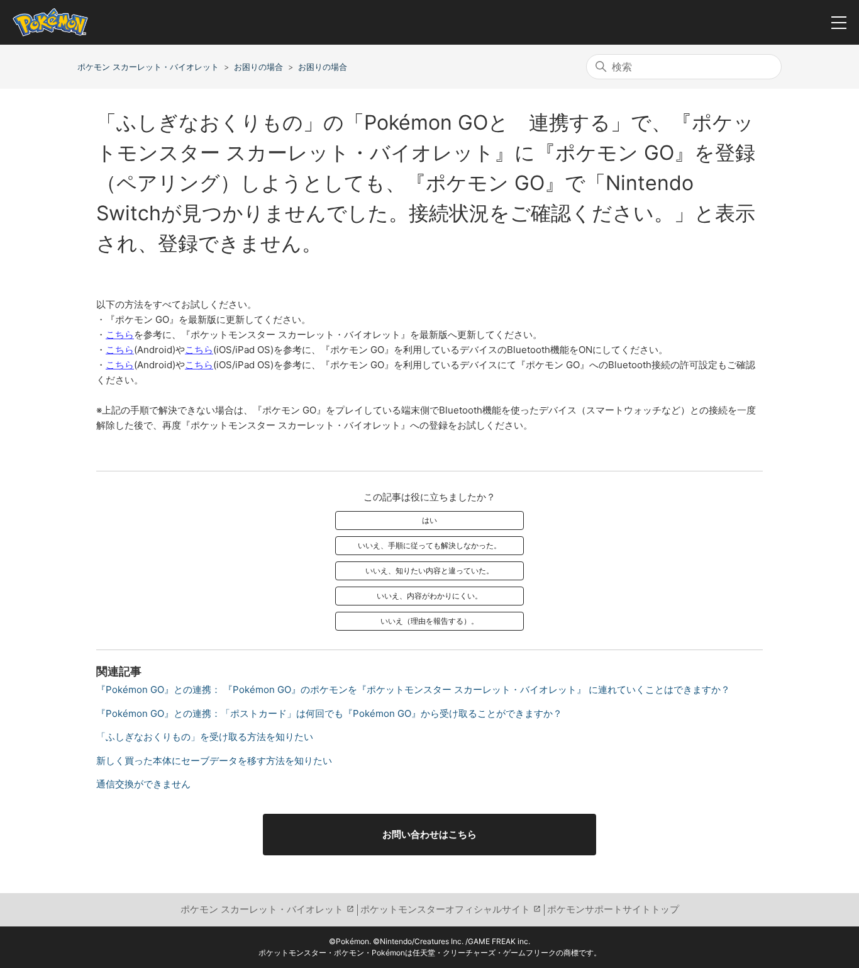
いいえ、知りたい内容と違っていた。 (429, 570)
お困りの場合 (258, 67)
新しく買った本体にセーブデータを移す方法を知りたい (214, 761)
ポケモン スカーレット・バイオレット (148, 67)
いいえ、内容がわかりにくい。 (429, 595)
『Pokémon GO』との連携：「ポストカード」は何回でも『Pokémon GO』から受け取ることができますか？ (329, 713)
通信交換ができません (143, 784)
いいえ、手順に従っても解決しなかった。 (429, 545)
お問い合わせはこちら (429, 834)
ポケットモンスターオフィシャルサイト (445, 909)
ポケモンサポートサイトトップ (613, 909)
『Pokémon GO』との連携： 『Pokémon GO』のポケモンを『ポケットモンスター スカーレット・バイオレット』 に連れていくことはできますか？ (413, 689)
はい (429, 520)
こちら (120, 334)
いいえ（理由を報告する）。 (429, 621)
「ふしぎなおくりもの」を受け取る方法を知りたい (204, 737)
